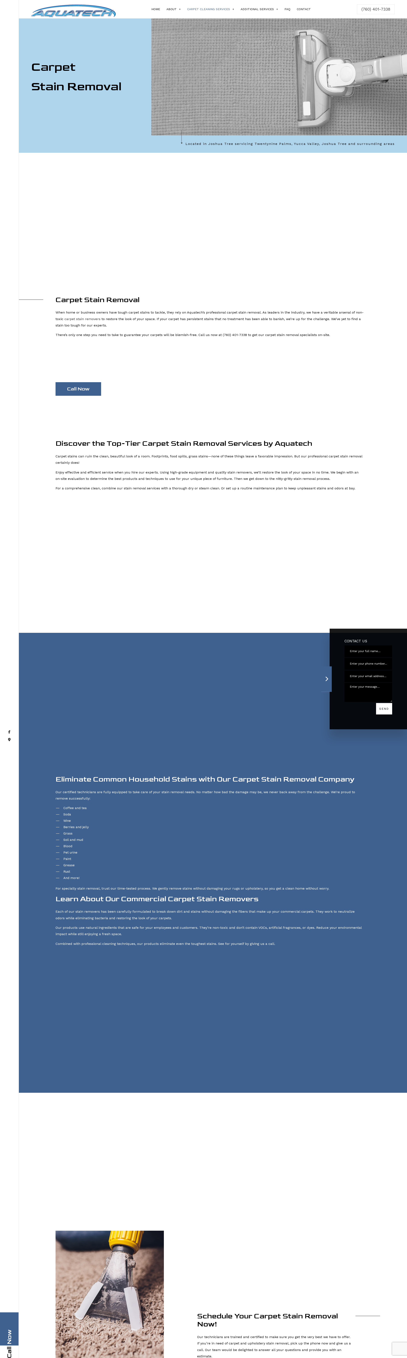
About (171, 9)
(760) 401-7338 (375, 9)
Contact (304, 9)
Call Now (78, 393)
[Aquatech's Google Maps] (9, 764)
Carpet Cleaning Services (208, 9)
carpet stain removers (82, 324)
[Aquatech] (73, 10)
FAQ (287, 9)
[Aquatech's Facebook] (9, 757)
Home (155, 9)
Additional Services (257, 9)
